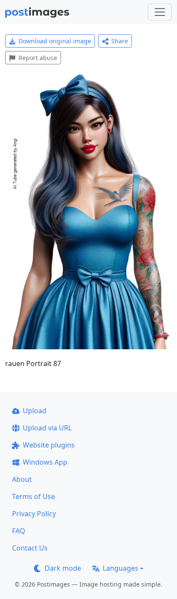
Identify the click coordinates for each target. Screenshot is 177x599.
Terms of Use (33, 496)
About (22, 479)
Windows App (45, 462)
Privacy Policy (34, 513)
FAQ (18, 530)
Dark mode (63, 568)
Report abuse (37, 58)
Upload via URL (47, 428)
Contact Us (30, 548)
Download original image (54, 41)
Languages (120, 568)
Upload (34, 410)
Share (119, 41)
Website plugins (49, 445)
